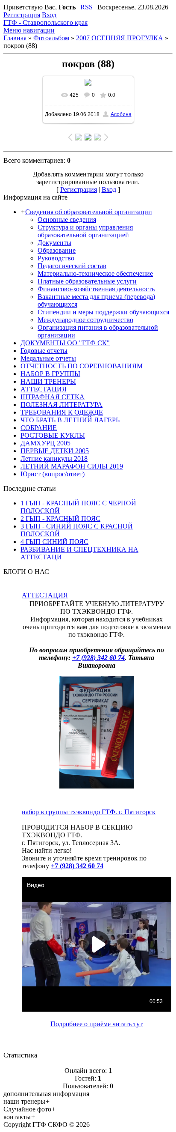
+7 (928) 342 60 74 (98, 657)
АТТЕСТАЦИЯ (45, 595)
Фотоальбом (51, 38)
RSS (86, 7)
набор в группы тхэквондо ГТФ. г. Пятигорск (88, 811)
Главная (14, 38)
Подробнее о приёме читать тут (96, 1023)
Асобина (121, 114)
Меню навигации (29, 30)
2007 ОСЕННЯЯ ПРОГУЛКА (119, 38)
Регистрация (21, 14)
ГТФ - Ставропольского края (45, 22)
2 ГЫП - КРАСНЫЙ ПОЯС (60, 518)
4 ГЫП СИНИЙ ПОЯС (54, 541)
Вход (49, 14)
